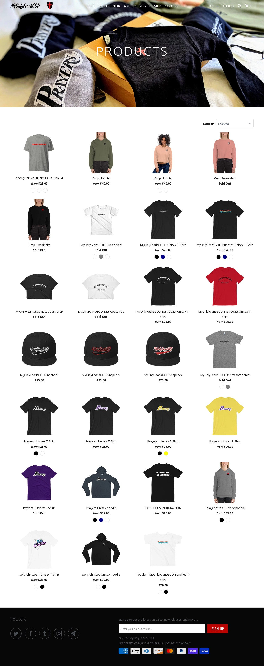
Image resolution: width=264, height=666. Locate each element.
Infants (155, 6)
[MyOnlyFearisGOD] (31, 6)
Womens (130, 6)
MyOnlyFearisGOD (141, 638)
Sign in (229, 6)
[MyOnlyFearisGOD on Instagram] (60, 633)
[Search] (240, 6)
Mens (117, 6)
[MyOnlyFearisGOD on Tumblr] (46, 633)
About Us (171, 6)
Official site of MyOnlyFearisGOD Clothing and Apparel (155, 643)
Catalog (104, 6)
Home (91, 6)
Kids (142, 6)
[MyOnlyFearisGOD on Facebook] (31, 633)
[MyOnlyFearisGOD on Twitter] (17, 633)
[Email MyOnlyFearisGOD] (75, 633)
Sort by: (209, 124)
